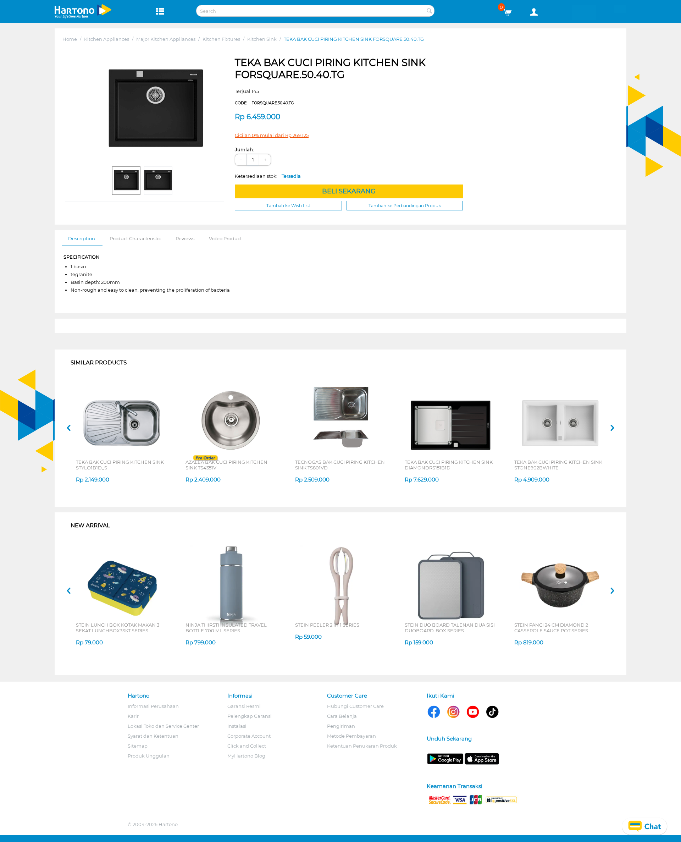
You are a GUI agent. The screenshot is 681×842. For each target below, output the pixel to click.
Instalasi (237, 726)
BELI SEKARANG (349, 191)
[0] (510, 10)
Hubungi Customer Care (355, 706)
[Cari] (429, 11)
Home (69, 39)
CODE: (264, 102)
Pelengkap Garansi (249, 716)
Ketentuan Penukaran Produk (362, 746)
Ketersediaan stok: (268, 176)
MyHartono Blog (246, 756)
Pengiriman (341, 726)
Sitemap (138, 746)
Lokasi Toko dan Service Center (163, 726)
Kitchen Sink (262, 39)
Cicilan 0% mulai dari (272, 135)
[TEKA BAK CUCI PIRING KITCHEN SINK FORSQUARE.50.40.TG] (155, 109)
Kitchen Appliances (106, 39)
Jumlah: (244, 149)
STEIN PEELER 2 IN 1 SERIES (327, 625)
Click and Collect (246, 746)
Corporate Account (249, 736)
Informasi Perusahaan (153, 706)
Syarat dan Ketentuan (153, 736)
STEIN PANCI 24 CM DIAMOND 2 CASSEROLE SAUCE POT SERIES (551, 627)
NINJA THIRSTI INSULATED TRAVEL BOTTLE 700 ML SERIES (226, 627)
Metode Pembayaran (351, 736)
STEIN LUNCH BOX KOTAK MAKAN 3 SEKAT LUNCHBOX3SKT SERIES (117, 627)
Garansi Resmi (244, 706)
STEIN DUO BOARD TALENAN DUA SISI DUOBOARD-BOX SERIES (450, 627)
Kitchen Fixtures (221, 39)
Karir (133, 716)
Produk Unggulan (149, 756)
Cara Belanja (342, 716)
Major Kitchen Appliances (165, 39)
